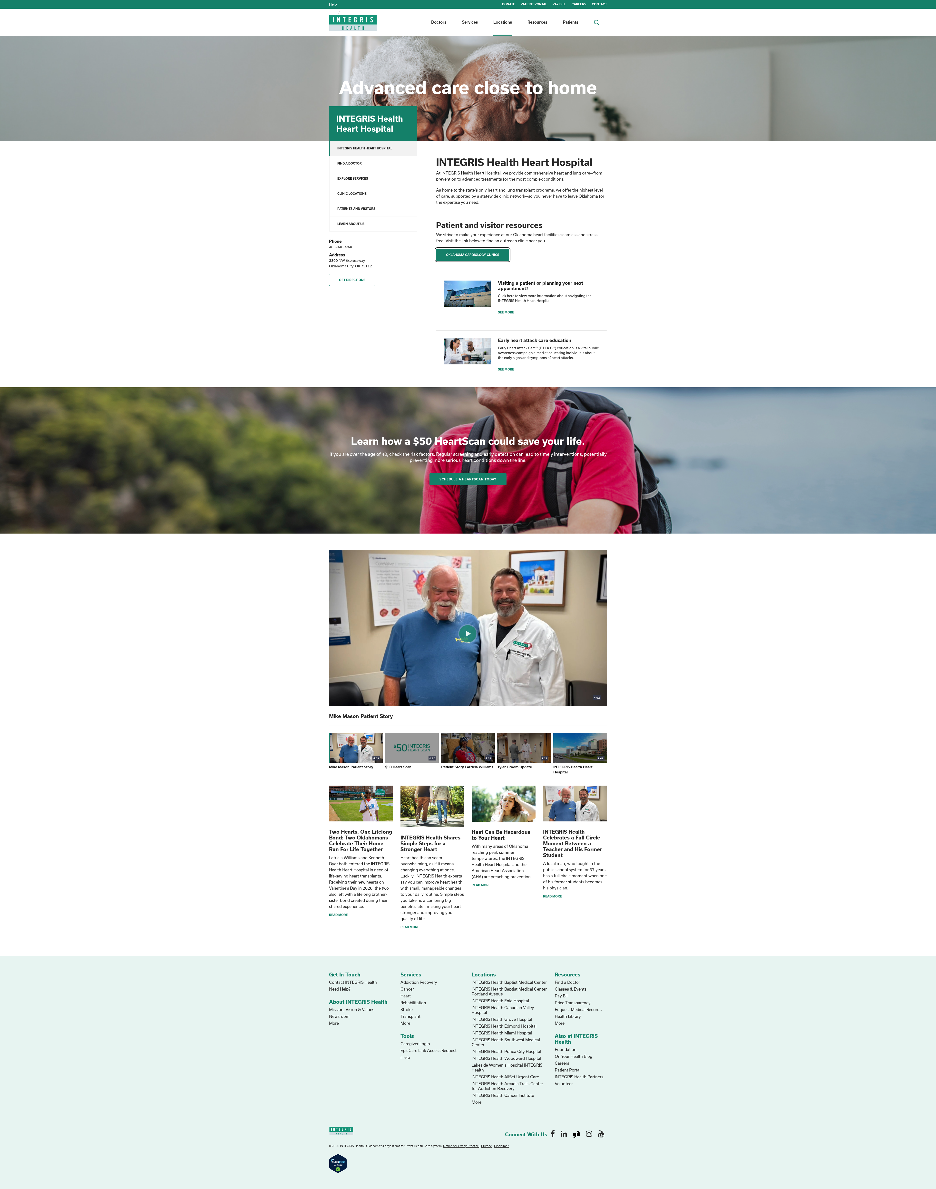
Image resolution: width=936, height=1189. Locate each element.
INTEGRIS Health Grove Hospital (502, 1019)
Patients (570, 22)
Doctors (438, 22)
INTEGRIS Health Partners (579, 1076)
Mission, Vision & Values (351, 1009)
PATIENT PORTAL (534, 4)
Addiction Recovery (418, 982)
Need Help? (339, 989)
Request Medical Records (578, 1009)
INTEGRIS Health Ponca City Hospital (506, 1051)
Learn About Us (350, 223)
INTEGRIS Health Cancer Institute (503, 1095)
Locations (502, 22)
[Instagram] (589, 1133)
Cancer (407, 989)
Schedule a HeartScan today (468, 479)
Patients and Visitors (356, 208)
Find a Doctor (349, 163)
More (334, 1023)
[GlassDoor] (576, 1133)
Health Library (568, 1016)
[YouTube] (601, 1133)
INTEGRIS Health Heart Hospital (364, 148)
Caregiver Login (415, 1043)
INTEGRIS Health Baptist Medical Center (509, 982)
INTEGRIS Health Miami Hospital (502, 1033)
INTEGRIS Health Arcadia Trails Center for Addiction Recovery (507, 1086)
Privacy (486, 1146)
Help (333, 4)
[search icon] (598, 22)
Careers (562, 1063)
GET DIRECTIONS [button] (352, 280)
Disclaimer (501, 1146)
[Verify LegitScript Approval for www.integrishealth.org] (338, 1163)
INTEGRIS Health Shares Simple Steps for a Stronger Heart (430, 843)
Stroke (406, 1009)
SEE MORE (506, 312)
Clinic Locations (352, 193)
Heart (405, 996)
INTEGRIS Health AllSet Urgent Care (505, 1076)
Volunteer (564, 1083)
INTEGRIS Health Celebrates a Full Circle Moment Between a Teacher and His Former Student (572, 843)
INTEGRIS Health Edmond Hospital (504, 1026)
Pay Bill (561, 996)
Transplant (410, 1016)
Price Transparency (573, 1002)
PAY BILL (559, 4)
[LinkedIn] (564, 1133)
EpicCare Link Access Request (428, 1050)
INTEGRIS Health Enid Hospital (500, 1000)
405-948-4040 (341, 247)
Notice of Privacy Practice (461, 1146)
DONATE (508, 4)
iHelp (405, 1057)
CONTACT (599, 4)
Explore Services (352, 178)
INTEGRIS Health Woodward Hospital (506, 1058)
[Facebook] (553, 1133)
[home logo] (353, 26)
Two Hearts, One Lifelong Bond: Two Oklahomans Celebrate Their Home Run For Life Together (360, 840)
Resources (537, 22)
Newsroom (339, 1016)
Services (470, 22)
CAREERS (579, 4)
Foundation (565, 1049)
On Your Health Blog (573, 1056)
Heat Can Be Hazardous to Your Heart (501, 835)
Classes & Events (570, 989)
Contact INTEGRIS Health (353, 982)
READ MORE (338, 914)
